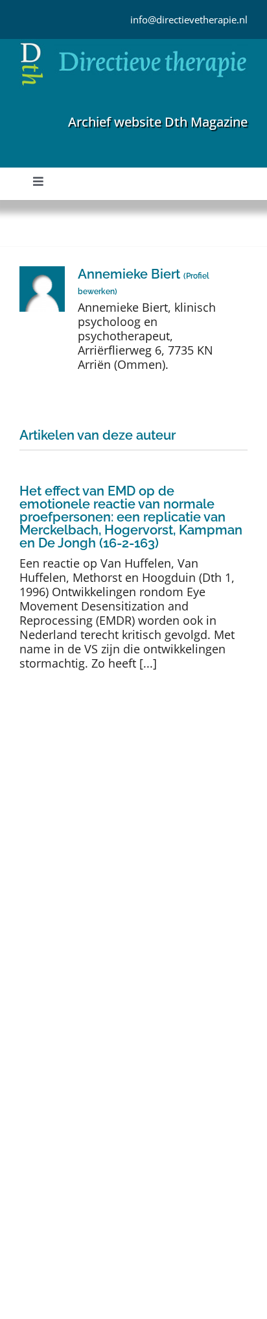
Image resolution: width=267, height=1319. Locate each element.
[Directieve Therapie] (133, 45)
